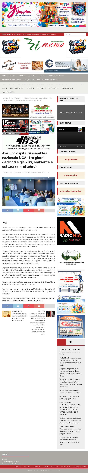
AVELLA (4, 84)
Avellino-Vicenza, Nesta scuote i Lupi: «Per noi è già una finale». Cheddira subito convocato (71, 420)
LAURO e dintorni (72, 84)
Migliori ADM (71, 159)
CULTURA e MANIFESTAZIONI (11, 80)
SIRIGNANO (59, 84)
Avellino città (34, 172)
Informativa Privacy (80, 467)
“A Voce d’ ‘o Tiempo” (8, 92)
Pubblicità (36, 467)
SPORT (42, 75)
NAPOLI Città (41, 88)
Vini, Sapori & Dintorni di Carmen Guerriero (41, 80)
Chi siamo (18, 467)
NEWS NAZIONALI (67, 88)
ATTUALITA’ (32, 75)
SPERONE (50, 84)
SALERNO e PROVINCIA (17, 88)
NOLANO (4, 88)
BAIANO (11, 84)
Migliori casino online (71, 191)
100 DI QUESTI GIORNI (56, 75)
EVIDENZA (42, 172)
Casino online (71, 175)
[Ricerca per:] (75, 34)
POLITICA (12, 75)
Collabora (54, 467)
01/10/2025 (8, 172)
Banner (45, 467)
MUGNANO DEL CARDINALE (25, 84)
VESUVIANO (30, 88)
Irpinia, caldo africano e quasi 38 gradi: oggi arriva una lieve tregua (70, 352)
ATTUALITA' (26, 172)
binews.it (18, 172)
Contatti (27, 467)
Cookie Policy (65, 467)
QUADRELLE (40, 84)
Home (4, 75)
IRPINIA (83, 84)
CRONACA (22, 75)
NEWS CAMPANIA (54, 88)
